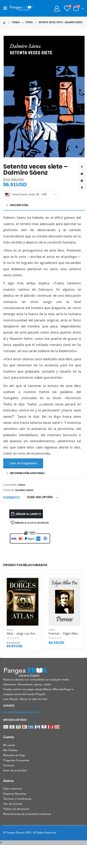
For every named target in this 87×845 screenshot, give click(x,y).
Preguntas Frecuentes (16, 760)
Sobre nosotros (12, 789)
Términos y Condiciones (17, 799)
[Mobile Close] (1, 842)
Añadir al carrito (28, 514)
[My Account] (56, 8)
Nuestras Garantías (14, 794)
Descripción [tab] (19, 205)
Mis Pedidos (10, 750)
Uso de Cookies (12, 804)
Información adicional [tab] (27, 473)
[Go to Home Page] (4, 22)
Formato (11, 497)
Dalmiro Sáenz (24, 490)
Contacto (8, 765)
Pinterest (82, 180)
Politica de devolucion (16, 809)
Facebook (82, 167)
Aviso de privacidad (15, 770)
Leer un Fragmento (23, 463)
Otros (21, 485)
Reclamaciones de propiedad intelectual (27, 814)
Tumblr (82, 187)
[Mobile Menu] (6, 8)
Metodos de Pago (14, 755)
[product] (22, 602)
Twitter (82, 173)
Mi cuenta (9, 745)
